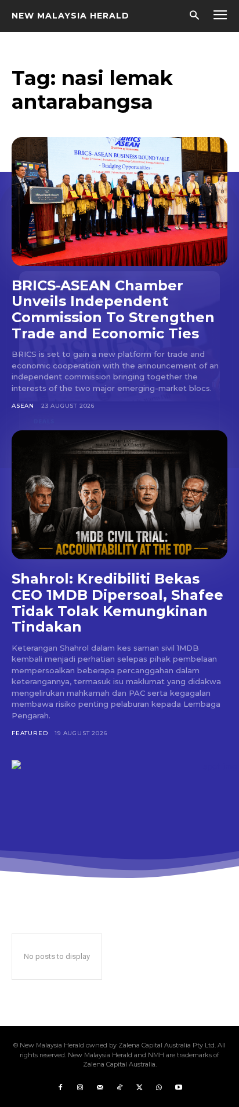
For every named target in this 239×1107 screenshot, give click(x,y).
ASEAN (23, 405)
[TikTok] (119, 1088)
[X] (139, 1088)
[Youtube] (179, 1088)
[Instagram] (80, 1088)
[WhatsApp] (159, 1088)
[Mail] (100, 1088)
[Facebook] (60, 1088)
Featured (30, 733)
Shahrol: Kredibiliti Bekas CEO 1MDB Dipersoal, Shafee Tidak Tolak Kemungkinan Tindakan (117, 602)
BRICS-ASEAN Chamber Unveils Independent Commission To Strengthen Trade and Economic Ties (113, 309)
